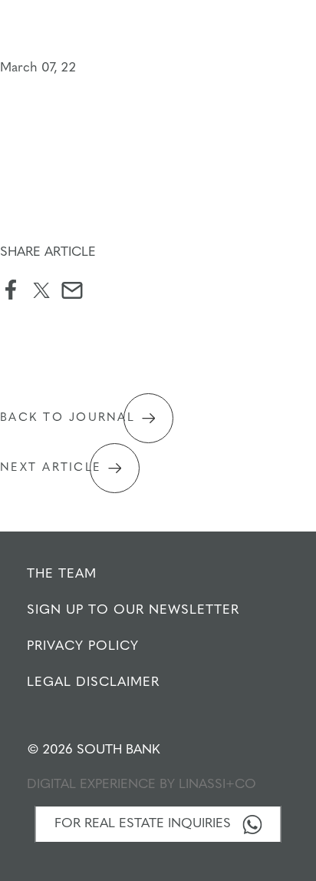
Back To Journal (67, 418)
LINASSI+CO (217, 784)
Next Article (50, 468)
